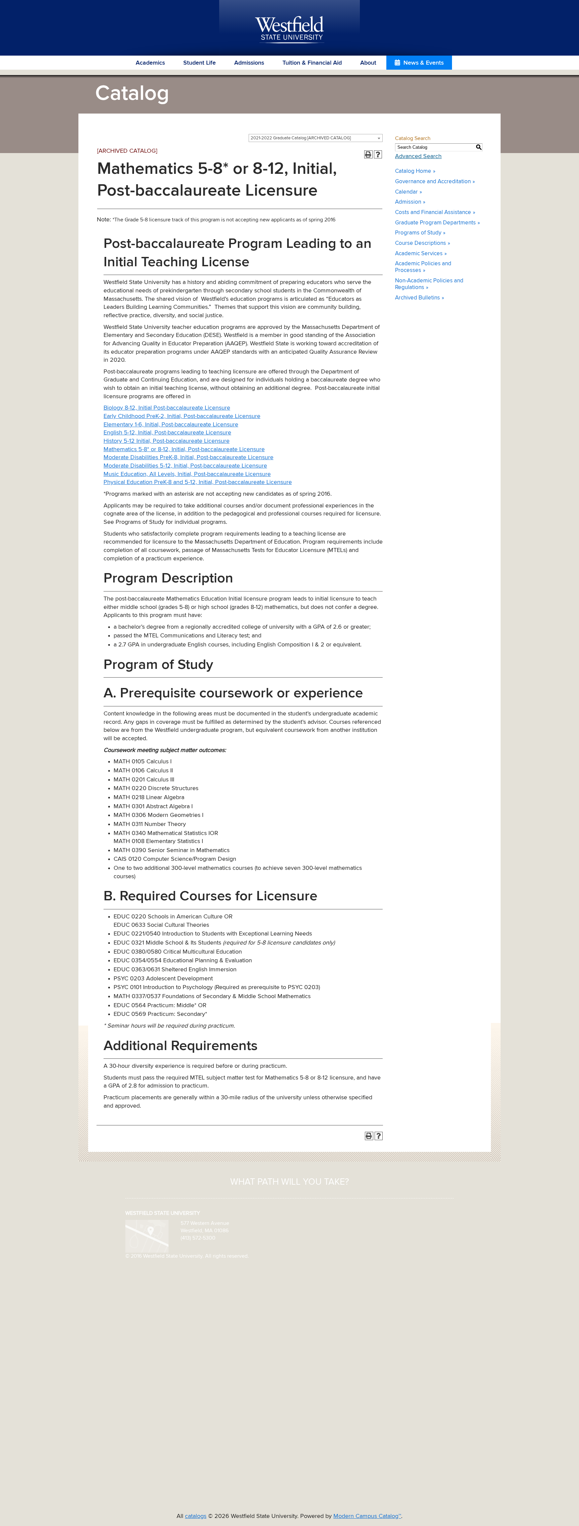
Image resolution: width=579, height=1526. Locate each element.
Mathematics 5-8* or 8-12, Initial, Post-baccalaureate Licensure (184, 449)
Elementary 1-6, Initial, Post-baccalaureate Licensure (171, 425)
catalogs (195, 1516)
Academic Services (419, 254)
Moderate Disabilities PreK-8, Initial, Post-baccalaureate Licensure (188, 458)
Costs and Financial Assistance (433, 212)
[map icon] (147, 1236)
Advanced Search (418, 156)
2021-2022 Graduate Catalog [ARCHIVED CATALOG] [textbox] (301, 138)
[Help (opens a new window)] (378, 154)
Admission (408, 202)
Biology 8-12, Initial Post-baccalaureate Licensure (167, 408)
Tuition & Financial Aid (312, 63)
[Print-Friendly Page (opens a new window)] (368, 154)
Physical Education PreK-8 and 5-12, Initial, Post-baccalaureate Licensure (198, 482)
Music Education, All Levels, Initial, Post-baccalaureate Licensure (187, 474)
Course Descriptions (420, 243)
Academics (150, 63)
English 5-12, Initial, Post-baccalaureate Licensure (167, 433)
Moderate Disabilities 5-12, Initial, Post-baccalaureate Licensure (185, 466)
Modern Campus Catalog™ (367, 1516)
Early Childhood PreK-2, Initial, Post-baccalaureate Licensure (182, 416)
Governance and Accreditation (433, 182)
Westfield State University (289, 30)
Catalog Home (413, 171)
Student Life (199, 63)
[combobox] (316, 138)
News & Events (423, 63)
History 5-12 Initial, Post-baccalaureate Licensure (167, 441)
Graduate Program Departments (435, 223)
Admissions (249, 63)
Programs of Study (418, 233)
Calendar (406, 192)
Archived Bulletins (417, 298)
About (368, 63)
